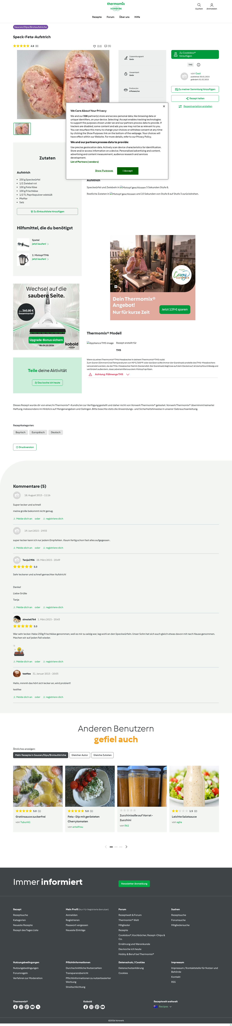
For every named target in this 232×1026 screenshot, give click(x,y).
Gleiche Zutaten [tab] (102, 755)
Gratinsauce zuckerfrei (31, 816)
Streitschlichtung (75, 986)
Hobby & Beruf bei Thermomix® (136, 954)
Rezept (17, 909)
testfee (27, 673)
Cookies (123, 973)
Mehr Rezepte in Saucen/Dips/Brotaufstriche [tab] (40, 755)
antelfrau (77, 826)
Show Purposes (104, 170)
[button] (199, 6)
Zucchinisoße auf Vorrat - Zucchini (136, 818)
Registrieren (73, 920)
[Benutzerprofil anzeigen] (184, 76)
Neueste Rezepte (23, 925)
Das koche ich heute (130, 949)
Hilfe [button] (137, 16)
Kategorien (19, 920)
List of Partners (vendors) (85, 161)
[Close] (164, 106)
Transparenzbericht (77, 973)
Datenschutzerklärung (131, 968)
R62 (127, 825)
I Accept (128, 170)
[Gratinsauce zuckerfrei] (38, 786)
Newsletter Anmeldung (134, 883)
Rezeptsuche (20, 915)
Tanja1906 (29, 559)
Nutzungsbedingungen (26, 968)
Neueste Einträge (75, 930)
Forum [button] (110, 16)
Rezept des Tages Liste (25, 930)
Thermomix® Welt (129, 920)
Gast (198, 73)
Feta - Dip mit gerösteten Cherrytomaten (84, 819)
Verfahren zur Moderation (27, 978)
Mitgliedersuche (180, 925)
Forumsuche (178, 920)
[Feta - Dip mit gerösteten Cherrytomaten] (90, 786)
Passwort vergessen (77, 925)
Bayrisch (20, 432)
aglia (179, 822)
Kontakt (175, 976)
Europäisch (38, 432)
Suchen (175, 909)
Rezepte (123, 930)
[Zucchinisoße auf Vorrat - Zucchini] (142, 786)
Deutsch (55, 432)
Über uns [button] (124, 16)
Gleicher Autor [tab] (79, 755)
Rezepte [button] (97, 16)
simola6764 (29, 619)
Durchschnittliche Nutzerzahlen (84, 968)
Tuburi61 (25, 822)
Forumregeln (20, 973)
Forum (122, 909)
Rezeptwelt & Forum (130, 915)
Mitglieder (124, 925)
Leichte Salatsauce (184, 816)
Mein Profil (87, 909)
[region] (117, 141)
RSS (173, 981)
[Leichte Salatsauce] (194, 786)
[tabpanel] (116, 808)
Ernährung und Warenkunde (134, 944)
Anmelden (71, 915)
